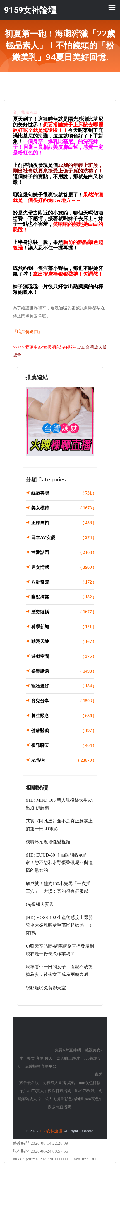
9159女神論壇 (50, 1131)
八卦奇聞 (62, 582)
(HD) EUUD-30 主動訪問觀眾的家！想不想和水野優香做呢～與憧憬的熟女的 (59, 863)
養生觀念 (62, 715)
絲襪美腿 (62, 493)
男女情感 (62, 567)
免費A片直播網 (68, 1050)
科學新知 (62, 626)
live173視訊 (85, 1091)
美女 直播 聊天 (39, 1058)
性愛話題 (62, 552)
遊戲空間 (62, 656)
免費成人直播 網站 (59, 1083)
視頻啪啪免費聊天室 (46, 987)
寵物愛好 (62, 686)
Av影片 (62, 760)
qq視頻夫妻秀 (40, 904)
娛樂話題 (62, 671)
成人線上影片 (68, 1058)
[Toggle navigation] (112, 7)
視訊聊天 (62, 745)
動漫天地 (62, 641)
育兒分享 (62, 700)
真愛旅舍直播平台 (40, 1066)
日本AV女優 (62, 537)
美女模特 (62, 507)
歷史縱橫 (62, 611)
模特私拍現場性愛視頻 (48, 841)
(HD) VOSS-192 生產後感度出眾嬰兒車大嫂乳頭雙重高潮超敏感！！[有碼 (59, 925)
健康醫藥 (62, 730)
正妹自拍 (62, 522)
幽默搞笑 (62, 596)
